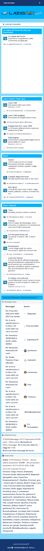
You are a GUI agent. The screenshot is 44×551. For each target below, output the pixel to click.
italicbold (32, 360)
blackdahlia (7, 520)
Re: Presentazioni (13, 231)
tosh (5, 486)
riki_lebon (28, 290)
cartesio (29, 217)
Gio (23, 494)
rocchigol (22, 511)
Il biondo (32, 503)
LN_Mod (17, 107)
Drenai (19, 494)
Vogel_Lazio (36, 483)
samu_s (15, 491)
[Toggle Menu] (39, 3)
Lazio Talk (12, 103)
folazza (6, 525)
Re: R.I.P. (10, 242)
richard (7, 483)
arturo (28, 497)
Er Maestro (20, 514)
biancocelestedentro (24, 134)
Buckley (23, 480)
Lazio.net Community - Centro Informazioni (19, 297)
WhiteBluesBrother (33, 412)
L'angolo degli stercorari (18, 177)
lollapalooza (35, 520)
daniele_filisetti (23, 483)
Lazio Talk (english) (16, 115)
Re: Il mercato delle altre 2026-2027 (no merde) (13, 314)
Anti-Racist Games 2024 (15, 122)
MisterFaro (28, 122)
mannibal (24, 517)
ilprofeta (25, 503)
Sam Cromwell (33, 511)
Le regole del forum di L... (15, 44)
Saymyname (29, 254)
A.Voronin (32, 480)
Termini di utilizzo (20, 548)
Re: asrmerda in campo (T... (16, 183)
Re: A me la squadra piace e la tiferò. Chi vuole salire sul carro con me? (12, 326)
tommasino (32, 372)
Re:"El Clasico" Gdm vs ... (15, 290)
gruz (39, 480)
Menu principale (9, 3)
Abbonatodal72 (23, 474)
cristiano (34, 522)
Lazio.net (23, 41)
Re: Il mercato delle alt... (15, 172)
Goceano (6, 489)
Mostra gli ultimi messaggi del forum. (18, 451)
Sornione (6, 472)
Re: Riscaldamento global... (16, 217)
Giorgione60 (8, 531)
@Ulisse (14, 506)
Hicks (13, 489)
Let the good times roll (18, 235)
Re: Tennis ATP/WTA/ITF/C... (16, 197)
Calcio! (11, 160)
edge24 (32, 528)
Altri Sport (12, 187)
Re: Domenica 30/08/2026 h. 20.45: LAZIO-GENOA (11, 339)
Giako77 (22, 506)
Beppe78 (30, 486)
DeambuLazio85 (27, 525)
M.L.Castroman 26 (20, 508)
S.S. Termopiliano (32, 425)
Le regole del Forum (16, 36)
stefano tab (18, 144)
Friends (11, 221)
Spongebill (7, 477)
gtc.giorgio (14, 525)
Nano (28, 274)
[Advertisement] (22, 69)
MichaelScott (25, 231)
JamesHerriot (19, 497)
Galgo (13, 472)
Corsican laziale (9, 474)
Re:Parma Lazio (12, 148)
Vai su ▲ (32, 548)
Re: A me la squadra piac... (15, 110)
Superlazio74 (32, 340)
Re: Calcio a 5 (11, 134)
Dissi (23, 486)
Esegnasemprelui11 (11, 480)
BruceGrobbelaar (10, 511)
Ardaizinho (28, 472)
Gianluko (17, 522)
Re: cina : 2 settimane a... (15, 254)
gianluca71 (30, 494)
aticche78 (7, 528)
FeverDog (7, 491)
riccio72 (15, 517)
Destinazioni (13, 246)
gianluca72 (7, 497)
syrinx (29, 506)
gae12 (13, 483)
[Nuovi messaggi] (5, 38)
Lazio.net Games (15, 258)
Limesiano (25, 520)
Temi (10, 210)
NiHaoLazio (7, 522)
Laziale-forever (13, 503)
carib (23, 286)
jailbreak (30, 197)
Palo (29, 385)
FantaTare (23, 477)
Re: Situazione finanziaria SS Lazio (12, 350)
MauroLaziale (33, 500)
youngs (21, 148)
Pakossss (7, 506)
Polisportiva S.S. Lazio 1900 (20, 126)
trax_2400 (7, 517)
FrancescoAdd (30, 110)
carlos (15, 477)
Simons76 (33, 517)
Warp (34, 497)
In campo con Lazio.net (18, 278)
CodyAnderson (9, 514)
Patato (20, 472)
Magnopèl (28, 172)
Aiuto (9, 548)
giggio (19, 489)
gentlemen (32, 350)
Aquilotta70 (18, 286)
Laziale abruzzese (33, 183)
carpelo (16, 520)
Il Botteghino (13, 138)
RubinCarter (31, 514)
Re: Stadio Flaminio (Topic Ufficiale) (12, 360)
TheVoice (32, 397)
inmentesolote (9, 494)
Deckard (17, 242)
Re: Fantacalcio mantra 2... (16, 274)
